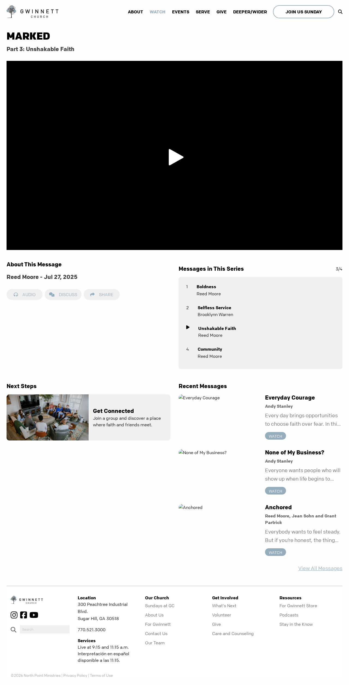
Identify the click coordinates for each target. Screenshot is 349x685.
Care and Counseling (233, 633)
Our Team (155, 642)
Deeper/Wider (250, 11)
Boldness (206, 286)
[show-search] (338, 11)
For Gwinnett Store (298, 605)
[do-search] (45, 629)
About (135, 11)
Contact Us (156, 633)
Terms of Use (101, 675)
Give (221, 11)
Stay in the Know (296, 624)
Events (180, 11)
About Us (154, 615)
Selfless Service (214, 307)
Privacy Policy (75, 675)
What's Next (224, 605)
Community (210, 349)
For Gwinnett (158, 624)
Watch (158, 11)
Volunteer (221, 615)
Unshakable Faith (217, 328)
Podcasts (288, 615)
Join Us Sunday (303, 11)
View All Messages (320, 568)
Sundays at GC (159, 605)
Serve (203, 11)
